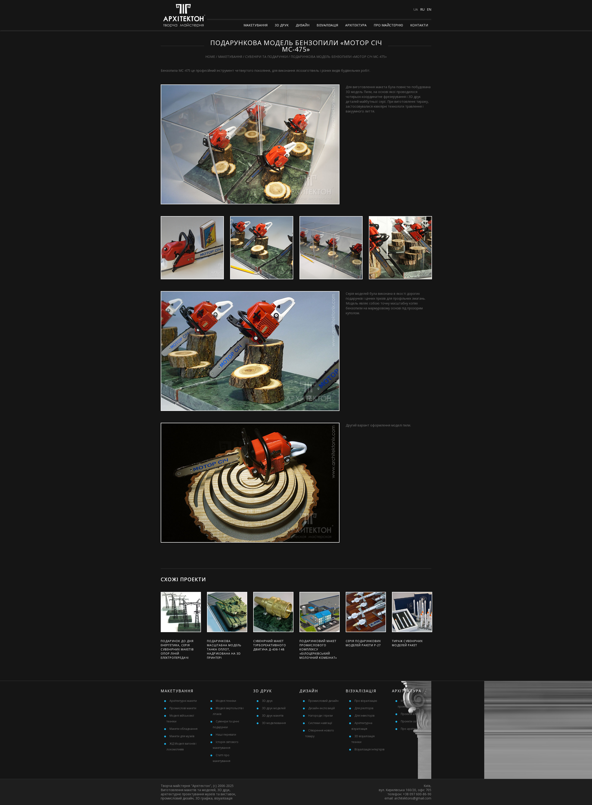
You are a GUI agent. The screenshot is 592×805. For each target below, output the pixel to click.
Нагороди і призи (320, 716)
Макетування (256, 25)
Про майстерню (388, 25)
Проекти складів (412, 721)
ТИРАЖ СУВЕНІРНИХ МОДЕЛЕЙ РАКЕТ (407, 643)
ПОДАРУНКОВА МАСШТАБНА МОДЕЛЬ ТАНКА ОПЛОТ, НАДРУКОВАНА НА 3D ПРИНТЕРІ (224, 649)
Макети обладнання (183, 729)
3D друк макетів (272, 716)
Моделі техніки (226, 701)
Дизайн (302, 25)
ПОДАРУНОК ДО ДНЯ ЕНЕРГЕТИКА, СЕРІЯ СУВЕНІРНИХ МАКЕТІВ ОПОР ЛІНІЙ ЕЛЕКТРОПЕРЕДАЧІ (177, 649)
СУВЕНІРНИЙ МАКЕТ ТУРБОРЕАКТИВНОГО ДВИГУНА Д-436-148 (269, 645)
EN (429, 9)
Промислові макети (183, 708)
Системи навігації (320, 723)
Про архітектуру (411, 729)
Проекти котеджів (413, 714)
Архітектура (356, 25)
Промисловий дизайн (323, 701)
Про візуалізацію (366, 701)
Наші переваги (226, 735)
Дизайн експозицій (321, 708)
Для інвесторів (364, 716)
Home (210, 56)
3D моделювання (274, 723)
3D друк (282, 25)
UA (415, 9)
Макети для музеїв (182, 736)
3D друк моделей (274, 708)
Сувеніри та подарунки (266, 56)
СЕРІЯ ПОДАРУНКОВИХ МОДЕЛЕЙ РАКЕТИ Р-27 (363, 643)
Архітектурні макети (183, 701)
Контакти (419, 25)
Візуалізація (327, 25)
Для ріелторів (364, 708)
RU (422, 9)
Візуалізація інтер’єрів (369, 749)
